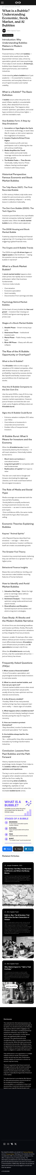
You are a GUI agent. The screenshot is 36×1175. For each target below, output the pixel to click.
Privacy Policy (10, 1154)
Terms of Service (28, 1152)
